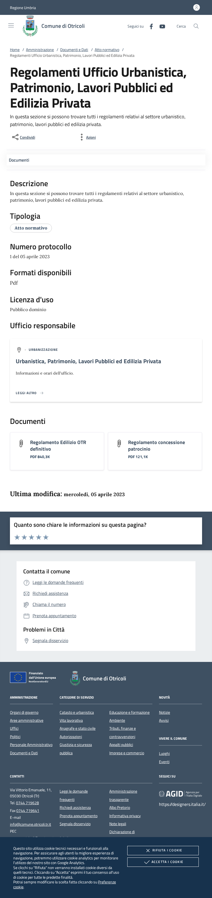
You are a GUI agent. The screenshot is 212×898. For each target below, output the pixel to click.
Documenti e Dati (74, 50)
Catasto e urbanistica (77, 712)
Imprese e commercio (126, 753)
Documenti (19, 160)
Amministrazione (40, 50)
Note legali (117, 824)
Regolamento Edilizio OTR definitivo (58, 446)
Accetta (167, 861)
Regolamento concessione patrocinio (156, 446)
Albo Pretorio (119, 808)
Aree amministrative (26, 720)
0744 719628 (27, 803)
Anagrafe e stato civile (78, 728)
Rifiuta (167, 850)
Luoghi (164, 753)
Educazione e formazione (129, 712)
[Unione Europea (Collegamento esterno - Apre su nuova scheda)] (34, 678)
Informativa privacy (125, 816)
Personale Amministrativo (31, 745)
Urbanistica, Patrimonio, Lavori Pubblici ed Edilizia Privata (88, 361)
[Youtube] (160, 26)
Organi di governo (24, 712)
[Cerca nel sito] (196, 26)
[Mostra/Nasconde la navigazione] (11, 25)
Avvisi (164, 720)
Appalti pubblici (121, 745)
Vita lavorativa (71, 720)
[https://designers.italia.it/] (180, 794)
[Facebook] (149, 26)
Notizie (164, 712)
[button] (23, 7)
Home (15, 50)
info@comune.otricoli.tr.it (30, 824)
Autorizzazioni (71, 737)
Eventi (164, 762)
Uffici (14, 728)
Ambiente (117, 720)
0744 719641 (27, 811)
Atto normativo (107, 50)
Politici (15, 737)
